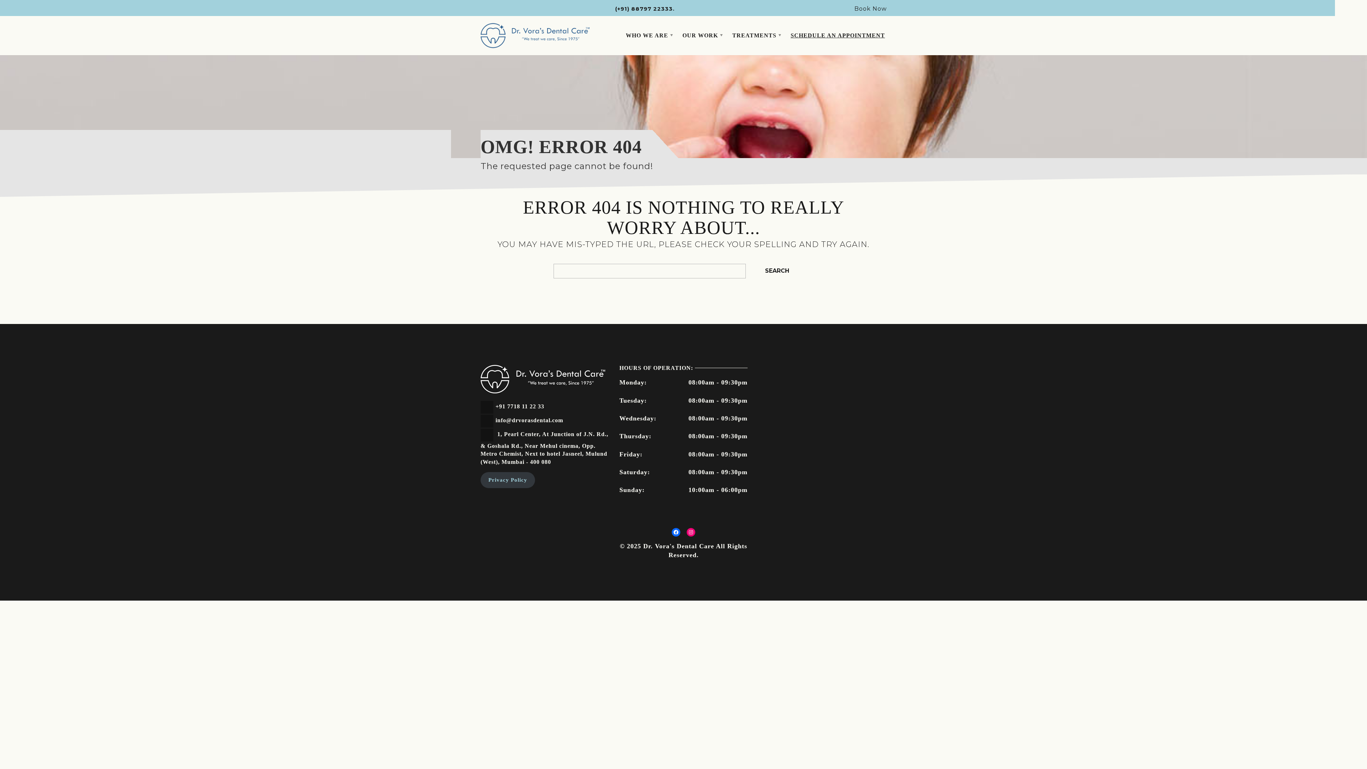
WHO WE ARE (647, 35)
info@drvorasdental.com (529, 420)
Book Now (870, 8)
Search (777, 270)
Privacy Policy (507, 480)
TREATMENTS (754, 35)
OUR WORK (700, 35)
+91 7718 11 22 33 (520, 406)
